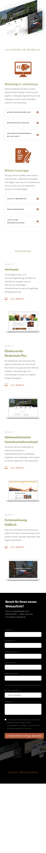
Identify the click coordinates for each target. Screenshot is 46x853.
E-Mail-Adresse (11, 652)
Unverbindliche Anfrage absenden (24, 735)
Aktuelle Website (11, 673)
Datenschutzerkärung (29, 772)
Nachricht (9, 701)
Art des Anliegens (12, 690)
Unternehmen (10, 662)
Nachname (9, 641)
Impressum (13, 772)
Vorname (8, 630)
